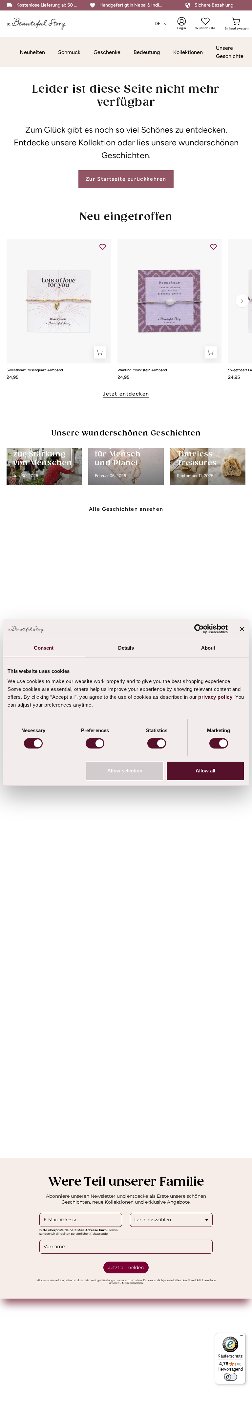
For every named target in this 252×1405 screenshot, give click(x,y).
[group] (126, 309)
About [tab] (208, 648)
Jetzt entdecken (126, 394)
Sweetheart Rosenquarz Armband (35, 370)
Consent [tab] (43, 648)
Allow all (205, 770)
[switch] (95, 743)
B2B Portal (19, 1308)
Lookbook (19, 1331)
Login (186, 23)
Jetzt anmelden (126, 1267)
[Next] (242, 300)
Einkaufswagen (236, 23)
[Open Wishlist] (205, 21)
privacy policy (215, 697)
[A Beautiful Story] (41, 23)
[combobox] (171, 1220)
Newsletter (146, 1331)
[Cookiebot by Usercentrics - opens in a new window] (199, 629)
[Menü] (241, 1337)
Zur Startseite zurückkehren (126, 179)
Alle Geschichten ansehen (126, 509)
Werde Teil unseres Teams (164, 1320)
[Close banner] (242, 629)
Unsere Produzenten (157, 1308)
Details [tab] (126, 648)
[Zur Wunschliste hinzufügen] (102, 246)
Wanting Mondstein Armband (142, 370)
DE (158, 24)
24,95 (12, 377)
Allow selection (124, 770)
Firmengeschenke (28, 1320)
